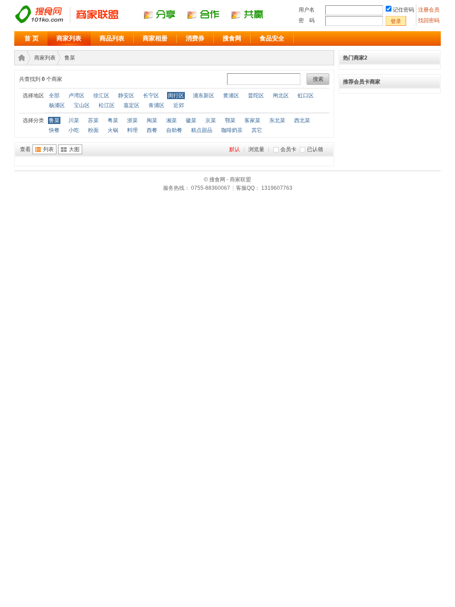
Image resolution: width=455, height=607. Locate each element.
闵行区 (176, 95)
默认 (234, 149)
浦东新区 (203, 95)
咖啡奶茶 (232, 130)
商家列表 (68, 38)
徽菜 (191, 120)
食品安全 (271, 38)
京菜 (210, 120)
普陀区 (256, 95)
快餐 (54, 130)
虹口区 (306, 95)
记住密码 (403, 10)
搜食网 (232, 38)
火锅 (113, 130)
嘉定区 (132, 105)
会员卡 (288, 149)
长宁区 (151, 95)
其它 (256, 130)
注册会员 (429, 10)
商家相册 (155, 38)
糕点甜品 (201, 130)
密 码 (307, 20)
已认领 (315, 149)
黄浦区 (231, 95)
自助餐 (174, 130)
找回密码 (428, 20)
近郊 (178, 105)
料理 (132, 130)
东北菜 (277, 120)
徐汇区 (101, 95)
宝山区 (82, 105)
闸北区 (281, 95)
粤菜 (113, 120)
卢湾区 (76, 95)
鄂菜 (230, 120)
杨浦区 (57, 105)
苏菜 (93, 120)
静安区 (126, 95)
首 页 (31, 38)
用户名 (307, 10)
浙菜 (132, 120)
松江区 (107, 105)
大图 (74, 149)
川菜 (73, 120)
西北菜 (302, 120)
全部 (54, 95)
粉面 (93, 130)
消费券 (195, 38)
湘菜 (171, 120)
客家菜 (252, 120)
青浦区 (156, 105)
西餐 (152, 130)
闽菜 (152, 120)
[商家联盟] (147, 23)
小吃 (73, 130)
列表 (48, 149)
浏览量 (256, 149)
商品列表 (112, 38)
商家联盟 (20, 58)
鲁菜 (69, 58)
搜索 (318, 79)
